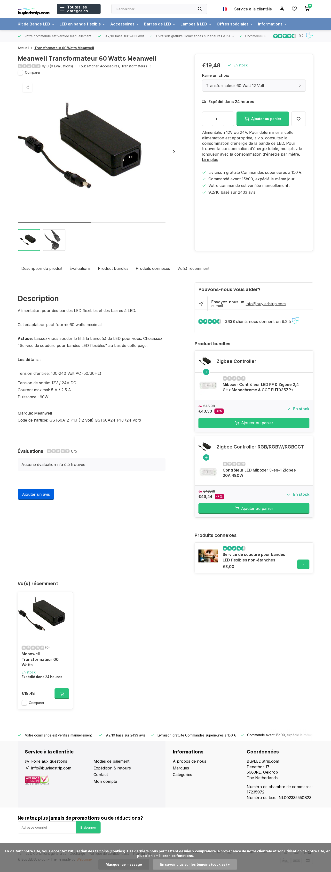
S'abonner (88, 827)
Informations (270, 24)
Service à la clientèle (253, 9)
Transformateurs (134, 66)
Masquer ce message (124, 864)
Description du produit (41, 268)
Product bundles (113, 268)
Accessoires (122, 24)
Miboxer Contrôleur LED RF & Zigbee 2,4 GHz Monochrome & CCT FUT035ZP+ (261, 387)
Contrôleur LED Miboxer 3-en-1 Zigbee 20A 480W (259, 473)
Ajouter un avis (36, 494)
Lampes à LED (194, 24)
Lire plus (210, 159)
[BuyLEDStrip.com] (34, 9)
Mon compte (105, 781)
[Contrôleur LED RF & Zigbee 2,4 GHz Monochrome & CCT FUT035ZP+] (208, 386)
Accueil (23, 48)
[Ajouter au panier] (62, 693)
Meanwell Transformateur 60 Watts (40, 659)
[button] (174, 151)
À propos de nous (189, 761)
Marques (181, 768)
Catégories (182, 774)
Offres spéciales (233, 24)
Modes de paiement (111, 761)
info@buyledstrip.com (266, 303)
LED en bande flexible (80, 24)
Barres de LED (157, 24)
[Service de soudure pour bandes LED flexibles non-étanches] (208, 556)
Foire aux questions (49, 761)
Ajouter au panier (257, 422)
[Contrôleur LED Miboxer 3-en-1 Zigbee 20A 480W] (208, 471)
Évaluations (80, 268)
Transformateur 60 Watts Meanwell (64, 48)
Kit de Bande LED (34, 24)
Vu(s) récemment (193, 268)
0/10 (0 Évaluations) (57, 66)
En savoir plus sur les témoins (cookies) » (195, 864)
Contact (101, 774)
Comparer (32, 72)
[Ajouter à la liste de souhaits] (65, 599)
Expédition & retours (112, 768)
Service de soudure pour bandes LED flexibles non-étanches (254, 557)
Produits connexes (153, 268)
